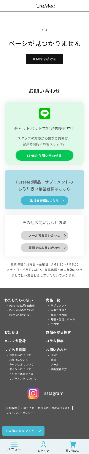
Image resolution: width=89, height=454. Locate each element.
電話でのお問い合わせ (44, 247)
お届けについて (18, 359)
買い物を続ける (44, 59)
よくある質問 (15, 349)
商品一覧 (53, 299)
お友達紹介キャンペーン (23, 431)
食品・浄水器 (59, 314)
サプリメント (59, 305)
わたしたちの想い (18, 299)
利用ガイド (27, 408)
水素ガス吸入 (59, 310)
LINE (54, 355)
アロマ (55, 324)
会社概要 (11, 408)
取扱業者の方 (59, 369)
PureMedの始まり (20, 314)
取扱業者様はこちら (44, 200)
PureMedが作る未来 (22, 305)
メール (55, 364)
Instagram (53, 393)
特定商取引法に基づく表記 (54, 408)
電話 (53, 359)
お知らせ (11, 332)
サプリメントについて (23, 378)
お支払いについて (20, 355)
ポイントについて (20, 369)
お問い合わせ (56, 349)
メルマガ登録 (15, 340)
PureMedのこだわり (22, 310)
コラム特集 (55, 340)
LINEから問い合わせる (44, 155)
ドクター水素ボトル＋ (23, 373)
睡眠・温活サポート (63, 319)
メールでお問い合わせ (44, 235)
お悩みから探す (58, 332)
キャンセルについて (21, 364)
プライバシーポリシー (19, 412)
